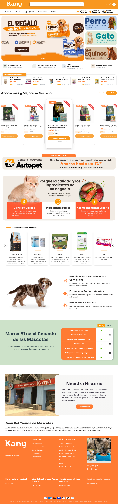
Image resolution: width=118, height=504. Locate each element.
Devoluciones (64, 460)
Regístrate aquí (64, 486)
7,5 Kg (7, 132)
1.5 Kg (102, 132)
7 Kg (56, 133)
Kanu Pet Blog (36, 486)
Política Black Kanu (65, 466)
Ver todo (111, 93)
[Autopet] (107, 12)
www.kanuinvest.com (12, 455)
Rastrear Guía (9, 483)
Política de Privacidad (66, 453)
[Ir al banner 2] (44, 58)
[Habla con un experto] (95, 12)
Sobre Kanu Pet (37, 444)
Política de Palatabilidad (67, 450)
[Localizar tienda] (82, 12)
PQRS (61, 463)
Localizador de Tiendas (40, 447)
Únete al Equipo (37, 450)
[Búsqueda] (81, 4)
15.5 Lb (31, 132)
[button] (112, 4)
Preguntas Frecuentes (67, 457)
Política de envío (73, 501)
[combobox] (57, 4)
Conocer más (84, 407)
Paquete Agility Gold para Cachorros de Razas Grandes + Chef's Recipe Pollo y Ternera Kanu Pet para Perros (84, 126)
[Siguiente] (103, 92)
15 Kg (87, 132)
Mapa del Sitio (37, 460)
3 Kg (82, 132)
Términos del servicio (86, 501)
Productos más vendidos (14, 75)
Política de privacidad (45, 501)
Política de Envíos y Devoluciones (71, 447)
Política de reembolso (60, 501)
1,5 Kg (50, 133)
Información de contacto (101, 501)
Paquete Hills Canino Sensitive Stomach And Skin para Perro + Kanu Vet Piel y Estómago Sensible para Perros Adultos (33, 126)
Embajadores (36, 457)
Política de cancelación (60, 503)
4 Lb (26, 132)
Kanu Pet (17, 501)
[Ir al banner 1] (42, 58)
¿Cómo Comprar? (65, 444)
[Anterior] (99, 92)
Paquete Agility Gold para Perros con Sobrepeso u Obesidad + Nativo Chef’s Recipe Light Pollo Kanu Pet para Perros (58, 127)
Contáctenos (36, 453)
